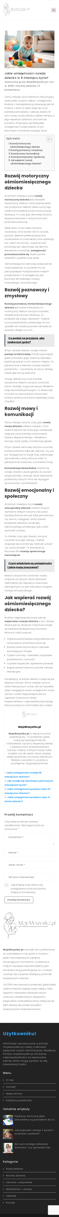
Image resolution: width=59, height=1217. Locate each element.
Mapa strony (14, 1093)
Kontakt (11, 1086)
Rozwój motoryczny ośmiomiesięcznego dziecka (25, 145)
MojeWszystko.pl (37, 82)
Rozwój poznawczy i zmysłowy (27, 150)
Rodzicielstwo (14, 1168)
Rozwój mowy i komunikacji (25, 153)
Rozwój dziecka (26, 85)
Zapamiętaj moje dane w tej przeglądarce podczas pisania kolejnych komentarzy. (28, 888)
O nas (10, 1080)
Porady (10, 1202)
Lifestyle (11, 1195)
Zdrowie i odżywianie (19, 1182)
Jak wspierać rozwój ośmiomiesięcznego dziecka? (26, 162)
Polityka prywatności (19, 1100)
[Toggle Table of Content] (47, 139)
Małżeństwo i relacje (19, 1189)
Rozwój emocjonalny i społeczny (28, 157)
